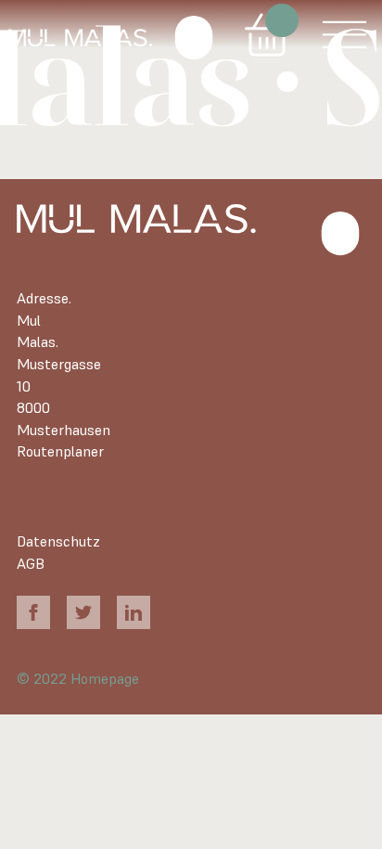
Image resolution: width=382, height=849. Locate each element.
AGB (31, 563)
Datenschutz (58, 541)
